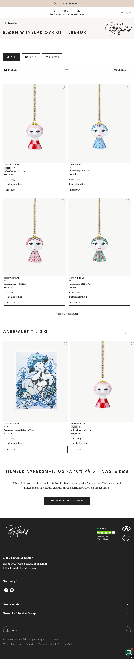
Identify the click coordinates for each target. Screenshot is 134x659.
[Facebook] (6, 590)
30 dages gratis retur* (71, 3)
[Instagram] (12, 590)
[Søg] (122, 12)
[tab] (122, 70)
